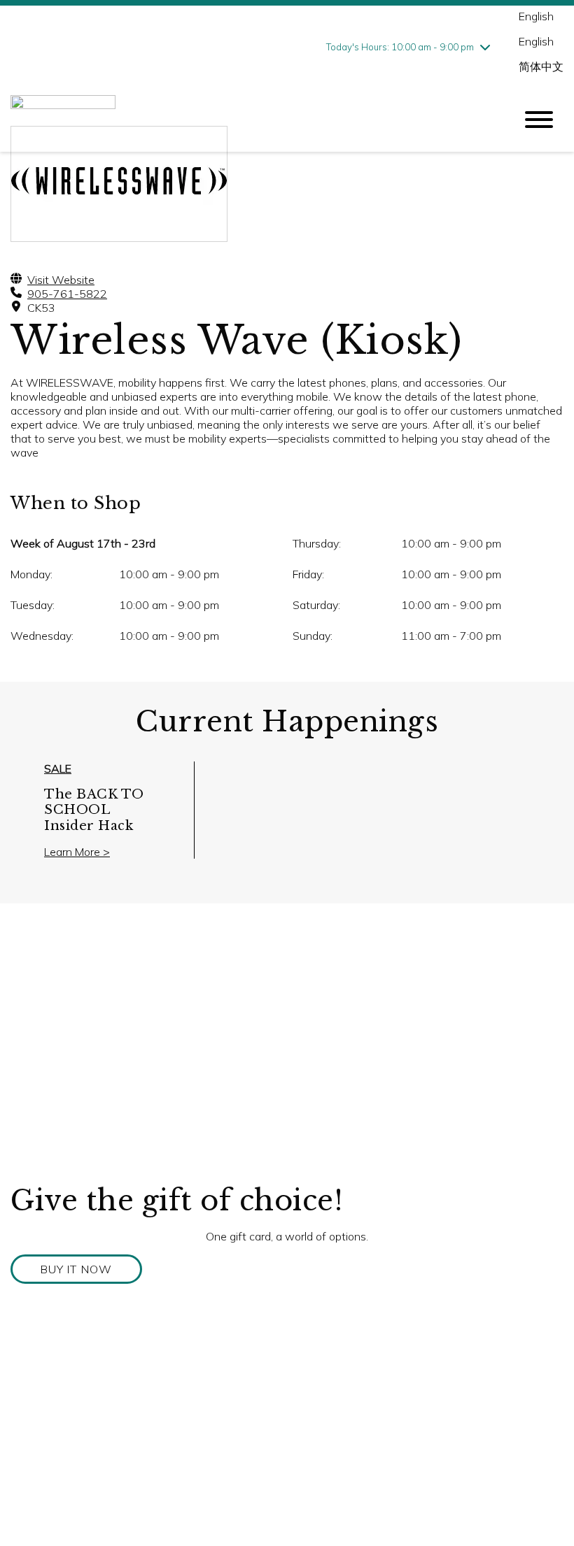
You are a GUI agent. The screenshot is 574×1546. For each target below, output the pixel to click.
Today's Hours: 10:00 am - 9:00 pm (400, 46)
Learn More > (77, 852)
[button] (76, 1269)
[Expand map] (287, 1043)
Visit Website (60, 280)
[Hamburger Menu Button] (539, 119)
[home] (251, 120)
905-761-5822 (67, 294)
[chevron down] (485, 46)
